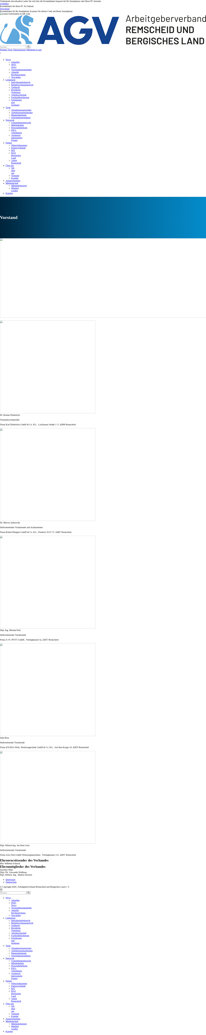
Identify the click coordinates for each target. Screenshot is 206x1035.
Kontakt (14, 178)
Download (4, 9)
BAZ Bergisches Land (16, 155)
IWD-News (13, 65)
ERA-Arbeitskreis (16, 131)
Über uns (10, 165)
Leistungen (10, 80)
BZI (13, 150)
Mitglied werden (15, 189)
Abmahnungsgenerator (21, 110)
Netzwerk (10, 120)
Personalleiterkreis (19, 128)
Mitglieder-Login (34, 50)
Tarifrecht (15, 87)
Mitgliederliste (17, 125)
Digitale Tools (6, 50)
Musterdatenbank (18, 115)
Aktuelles (15, 62)
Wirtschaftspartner (19, 145)
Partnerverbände (18, 148)
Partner (9, 143)
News (8, 59)
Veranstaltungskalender (21, 70)
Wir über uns (13, 170)
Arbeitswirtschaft (18, 95)
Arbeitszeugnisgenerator (22, 112)
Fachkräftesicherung (20, 97)
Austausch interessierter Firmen (16, 137)
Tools (8, 107)
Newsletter (16, 77)
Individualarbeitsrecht (20, 82)
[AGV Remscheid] (103, 44)
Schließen (4, 4)
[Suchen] (28, 46)
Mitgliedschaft (12, 183)
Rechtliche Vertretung (16, 91)
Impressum (10, 879)
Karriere (9, 193)
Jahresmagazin (19, 50)
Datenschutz (11, 882)
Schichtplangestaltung (21, 117)
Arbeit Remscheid (16, 161)
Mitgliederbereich (19, 186)
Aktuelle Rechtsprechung (18, 73)
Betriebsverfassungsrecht (22, 85)
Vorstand (15, 175)
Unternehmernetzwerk (21, 122)
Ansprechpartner (13, 180)
